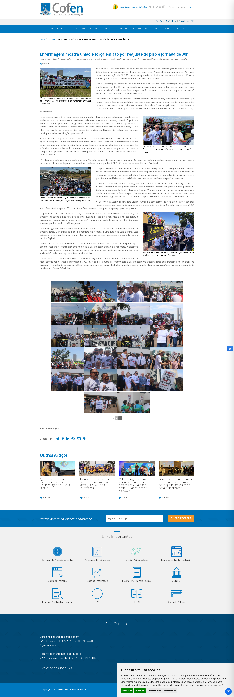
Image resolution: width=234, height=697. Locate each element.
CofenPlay (171, 21)
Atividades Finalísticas (176, 28)
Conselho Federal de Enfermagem (59, 636)
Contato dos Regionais (57, 668)
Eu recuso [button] (139, 690)
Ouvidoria (184, 21)
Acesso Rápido (140, 28)
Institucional (63, 28)
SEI (192, 21)
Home (42, 39)
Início (50, 28)
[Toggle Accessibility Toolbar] (228, 691)
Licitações (94, 28)
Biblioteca (156, 28)
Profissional (109, 28)
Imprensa (124, 28)
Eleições (159, 21)
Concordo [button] (127, 690)
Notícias (51, 39)
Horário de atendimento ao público (60, 654)
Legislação (79, 28)
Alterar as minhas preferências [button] (161, 690)
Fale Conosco (117, 624)
